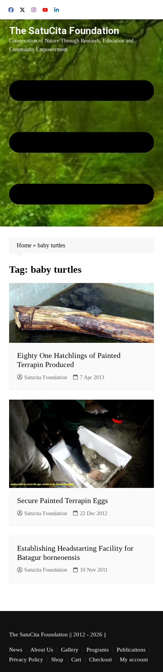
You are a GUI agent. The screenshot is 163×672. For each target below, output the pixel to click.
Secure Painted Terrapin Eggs (62, 500)
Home (24, 245)
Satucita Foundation (45, 377)
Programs (97, 650)
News (15, 650)
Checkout (100, 659)
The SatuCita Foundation (64, 30)
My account (134, 659)
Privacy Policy (26, 659)
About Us (41, 650)
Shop (57, 659)
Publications (131, 650)
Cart (76, 659)
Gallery (69, 650)
